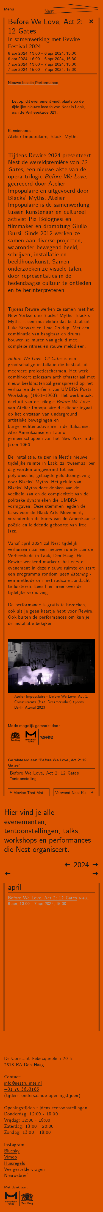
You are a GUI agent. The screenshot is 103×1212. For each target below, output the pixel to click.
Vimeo (10, 1157)
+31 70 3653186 (21, 1089)
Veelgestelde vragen (24, 1169)
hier (49, 586)
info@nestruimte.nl (23, 1083)
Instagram (14, 1145)
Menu (9, 9)
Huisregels (14, 1163)
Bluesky (12, 1151)
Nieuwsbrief (16, 1175)
